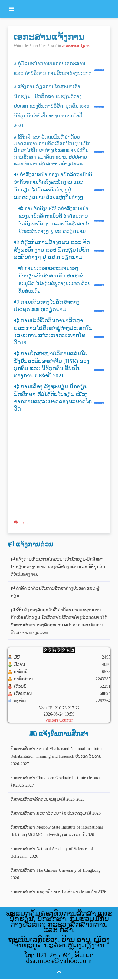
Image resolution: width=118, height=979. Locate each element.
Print (24, 523)
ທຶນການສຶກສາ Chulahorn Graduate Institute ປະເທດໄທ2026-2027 (55, 782)
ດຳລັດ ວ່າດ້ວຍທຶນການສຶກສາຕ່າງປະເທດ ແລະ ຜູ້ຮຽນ (55, 592)
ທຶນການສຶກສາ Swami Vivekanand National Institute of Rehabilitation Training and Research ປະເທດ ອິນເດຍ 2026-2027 (58, 756)
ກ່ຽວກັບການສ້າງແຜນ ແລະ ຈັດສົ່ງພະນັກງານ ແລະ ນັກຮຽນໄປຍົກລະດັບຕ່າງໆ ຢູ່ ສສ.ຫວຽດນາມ (52, 249)
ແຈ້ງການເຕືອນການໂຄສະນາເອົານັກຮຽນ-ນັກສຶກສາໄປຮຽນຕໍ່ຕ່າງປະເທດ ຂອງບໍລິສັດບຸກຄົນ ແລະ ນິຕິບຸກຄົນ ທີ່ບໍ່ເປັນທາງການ (58, 567)
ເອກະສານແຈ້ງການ (49, 37)
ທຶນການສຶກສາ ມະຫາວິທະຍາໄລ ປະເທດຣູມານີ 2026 (56, 813)
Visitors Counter (59, 720)
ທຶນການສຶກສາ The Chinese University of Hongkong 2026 (55, 874)
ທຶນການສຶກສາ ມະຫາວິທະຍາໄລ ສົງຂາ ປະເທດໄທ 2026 (58, 892)
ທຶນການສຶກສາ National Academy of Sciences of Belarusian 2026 (52, 853)
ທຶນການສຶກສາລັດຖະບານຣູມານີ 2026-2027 (48, 799)
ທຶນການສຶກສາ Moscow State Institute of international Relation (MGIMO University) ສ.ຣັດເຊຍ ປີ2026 (57, 831)
